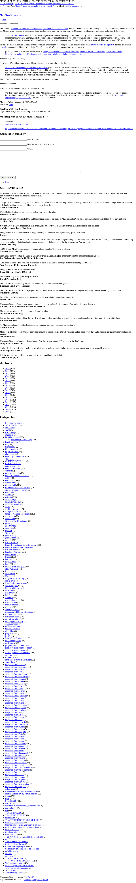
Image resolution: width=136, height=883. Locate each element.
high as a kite (10, 562)
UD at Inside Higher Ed (10, 3)
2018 (7, 388)
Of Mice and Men (12, 626)
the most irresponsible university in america (23, 825)
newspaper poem (12, 617)
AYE (7, 430)
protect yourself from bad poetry (18, 648)
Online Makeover (12, 629)
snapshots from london (14, 717)
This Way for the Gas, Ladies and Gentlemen (24, 837)
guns (7, 540)
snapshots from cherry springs (17, 676)
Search (8, 182)
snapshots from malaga (14, 719)
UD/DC (8, 853)
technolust (9, 818)
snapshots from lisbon (14, 715)
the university (11, 834)
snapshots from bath (13, 672)
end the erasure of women (16, 490)
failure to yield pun (13, 502)
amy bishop (10, 428)
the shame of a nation (14, 832)
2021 (7, 380)
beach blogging (11, 442)
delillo (7, 478)
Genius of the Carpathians (16, 521)
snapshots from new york (15, 731)
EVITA (8, 495)
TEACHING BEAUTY (15, 815)
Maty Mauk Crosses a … (10, 15)
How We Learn (11, 569)
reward (3, 47)
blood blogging (11, 449)
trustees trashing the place (16, 846)
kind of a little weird (13, 588)
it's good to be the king (14, 578)
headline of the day (13, 552)
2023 (7, 376)
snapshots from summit (15, 755)
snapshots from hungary (15, 693)
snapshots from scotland (15, 748)
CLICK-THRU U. (13, 463)
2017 (7, 390)
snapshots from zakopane (15, 786)
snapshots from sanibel (14, 746)
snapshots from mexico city (16, 724)
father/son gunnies (13, 504)
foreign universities (13, 511)
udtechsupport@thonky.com (36, 879)
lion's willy (9, 593)
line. (4, 19)
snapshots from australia (15, 669)
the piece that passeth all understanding (21, 827)
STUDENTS (10, 801)
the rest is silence (12, 830)
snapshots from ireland (14, 703)
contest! (8, 471)
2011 (7, 404)
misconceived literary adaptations (19, 612)
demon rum (10, 483)
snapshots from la (12, 712)
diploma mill (10, 485)
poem (7, 636)
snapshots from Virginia (15, 779)
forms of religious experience (17, 514)
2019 (7, 385)
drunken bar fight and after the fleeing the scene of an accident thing (39, 28)
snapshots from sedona (14, 751)
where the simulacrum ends (16, 868)
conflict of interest (12, 468)
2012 (7, 402)
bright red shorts (12, 451)
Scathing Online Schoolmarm (17, 652)
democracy (9, 480)
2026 (7, 369)
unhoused (9, 856)
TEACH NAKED (13, 813)
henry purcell (10, 554)
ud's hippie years (12, 851)
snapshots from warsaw (15, 782)
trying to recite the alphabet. (102, 45)
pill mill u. (9, 631)
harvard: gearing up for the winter (19, 547)
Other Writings (46, 3)
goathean (9, 528)
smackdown (10, 662)
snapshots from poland (14, 739)
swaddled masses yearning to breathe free (22, 806)
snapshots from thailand (15, 758)
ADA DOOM (11, 425)
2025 (7, 371)
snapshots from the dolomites (17, 770)
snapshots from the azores (16, 763)
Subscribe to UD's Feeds (63, 3)
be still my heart (12, 437)
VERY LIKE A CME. (14, 858)
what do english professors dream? (19, 865)
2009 (7, 409)
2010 (7, 407)
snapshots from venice (14, 774)
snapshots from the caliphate (17, 765)
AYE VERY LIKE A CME (22, 861)
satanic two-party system (15, 650)
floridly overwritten (13, 509)
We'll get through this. (14, 863)
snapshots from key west (15, 707)
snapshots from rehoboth (15, 743)
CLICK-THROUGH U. (15, 461)
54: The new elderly (13, 423)
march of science (12, 600)
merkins (8, 607)
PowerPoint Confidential (15, 638)
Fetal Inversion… (72, 6)
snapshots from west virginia (17, 784)
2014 (7, 397)
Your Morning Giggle (14, 873)
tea (6, 810)
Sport (7, 796)
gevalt (7, 523)
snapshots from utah (13, 772)
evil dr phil (9, 492)
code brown (10, 466)
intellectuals (10, 573)
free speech (10, 516)
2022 (7, 378)
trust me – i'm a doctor (14, 844)
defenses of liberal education (17, 475)
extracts (8, 497)
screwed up (10, 657)
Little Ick (9, 597)
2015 (7, 395)
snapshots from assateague (16, 667)
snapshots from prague (14, 741)
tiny (6, 839)
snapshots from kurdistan (15, 710)
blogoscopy (10, 447)
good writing (10, 535)
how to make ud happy (15, 566)
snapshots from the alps (15, 760)
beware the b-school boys (21, 440)
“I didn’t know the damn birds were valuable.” (34, 6)
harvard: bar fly (11, 542)
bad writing (10, 432)
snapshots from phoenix (15, 736)
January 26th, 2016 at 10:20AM (16, 124)
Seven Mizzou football (14, 35)
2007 (7, 412)
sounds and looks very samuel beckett (21, 794)
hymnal (8, 571)
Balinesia (9, 435)
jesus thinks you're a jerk (15, 583)
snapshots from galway (15, 684)
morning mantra (12, 614)
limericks (9, 590)
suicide (8, 803)
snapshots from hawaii (14, 686)
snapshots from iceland (14, 698)
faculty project (11, 499)
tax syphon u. (11, 808)
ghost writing (10, 526)
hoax (7, 564)
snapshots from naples (14, 729)
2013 (7, 400)
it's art (7, 576)
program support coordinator (17, 645)
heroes (8, 557)
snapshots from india (14, 700)
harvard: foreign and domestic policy (20, 545)
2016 (7, 392)
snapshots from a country (15, 664)
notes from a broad (13, 619)
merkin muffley (11, 605)
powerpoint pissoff (13, 640)
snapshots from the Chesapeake (18, 767)
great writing (10, 538)
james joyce (10, 581)
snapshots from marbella (15, 722)
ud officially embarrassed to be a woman (22, 849)
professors (9, 643)
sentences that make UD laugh (18, 660)
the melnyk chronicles (14, 822)
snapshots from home (14, 688)
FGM (7, 507)
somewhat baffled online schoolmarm (21, 791)
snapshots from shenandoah (16, 753)
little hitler (9, 595)
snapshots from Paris (14, 734)
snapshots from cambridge (16, 674)
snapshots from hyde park (16, 696)
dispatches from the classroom (17, 487)
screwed (8, 655)
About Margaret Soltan (30, 3)
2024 (7, 373)
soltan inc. (9, 789)
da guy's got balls (12, 473)
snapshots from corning (15, 679)
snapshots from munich (15, 727)
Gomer (8, 533)
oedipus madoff (11, 624)
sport (11, 104)
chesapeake (10, 454)
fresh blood (10, 518)
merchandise (10, 602)
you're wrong (10, 870)
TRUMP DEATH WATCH (16, 841)
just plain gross (11, 585)
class (7, 459)
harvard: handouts (12, 550)
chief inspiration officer (15, 456)
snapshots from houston (15, 691)
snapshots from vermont (15, 777)
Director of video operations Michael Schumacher (26, 67)
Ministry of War (12, 609)
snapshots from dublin (14, 681)
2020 (7, 383)
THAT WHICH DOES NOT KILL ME (22, 820)
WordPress (32, 877)
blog (7, 444)
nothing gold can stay (14, 621)
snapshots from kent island (16, 705)
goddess (8, 530)
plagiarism (9, 633)
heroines (8, 559)
